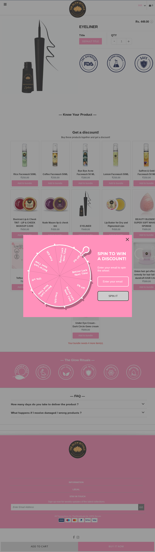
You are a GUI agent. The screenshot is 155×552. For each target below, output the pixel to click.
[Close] (127, 239)
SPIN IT (113, 295)
